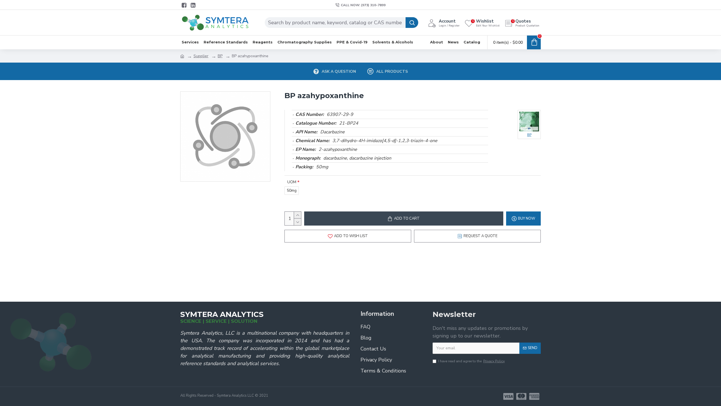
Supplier (200, 56)
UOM (291, 182)
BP (220, 56)
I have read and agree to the (471, 361)
